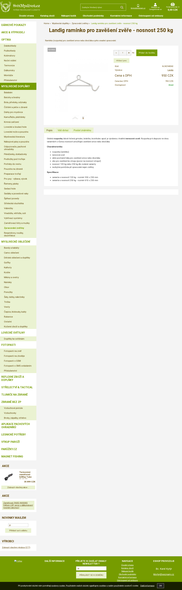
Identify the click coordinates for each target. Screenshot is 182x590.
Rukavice (8, 316)
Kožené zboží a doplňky (15, 326)
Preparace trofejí (12, 174)
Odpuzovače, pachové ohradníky (15, 148)
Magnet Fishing (12, 456)
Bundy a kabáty (11, 247)
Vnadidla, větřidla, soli (15, 213)
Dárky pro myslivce (13, 112)
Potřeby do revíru (12, 164)
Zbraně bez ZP (11, 402)
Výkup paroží (10, 441)
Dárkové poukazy (13, 25)
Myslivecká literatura (14, 136)
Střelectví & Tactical (17, 387)
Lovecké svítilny (13, 332)
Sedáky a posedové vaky (16, 193)
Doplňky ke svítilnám (14, 338)
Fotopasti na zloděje (14, 356)
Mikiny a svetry (11, 277)
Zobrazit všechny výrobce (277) (16, 547)
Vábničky (8, 208)
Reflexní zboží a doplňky (12, 378)
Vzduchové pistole (13, 408)
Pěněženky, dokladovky (15, 154)
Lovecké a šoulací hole (15, 127)
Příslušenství (10, 80)
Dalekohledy (10, 45)
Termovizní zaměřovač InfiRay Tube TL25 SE (25, 475)
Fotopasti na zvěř (13, 351)
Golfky (7, 262)
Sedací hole (10, 188)
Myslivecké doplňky (15, 86)
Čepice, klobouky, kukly (15, 311)
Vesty (7, 307)
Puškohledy (9, 50)
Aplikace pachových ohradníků (15, 425)
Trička (7, 302)
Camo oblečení (11, 252)
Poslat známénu (82, 130)
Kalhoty (8, 267)
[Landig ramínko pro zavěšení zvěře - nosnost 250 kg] (79, 83)
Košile (7, 272)
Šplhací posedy (11, 198)
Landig (170, 70)
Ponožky (8, 292)
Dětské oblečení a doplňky (17, 257)
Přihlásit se (155, 7)
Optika (6, 39)
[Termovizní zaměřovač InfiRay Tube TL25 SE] (8, 477)
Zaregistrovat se (155, 9)
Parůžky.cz (9, 449)
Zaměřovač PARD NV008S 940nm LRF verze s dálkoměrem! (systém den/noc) (18, 505)
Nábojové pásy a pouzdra (16, 141)
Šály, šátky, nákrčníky (14, 297)
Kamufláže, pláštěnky (14, 117)
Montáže (8, 75)
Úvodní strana (26, 15)
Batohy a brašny (12, 97)
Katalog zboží (47, 15)
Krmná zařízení (11, 122)
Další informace (147, 586)
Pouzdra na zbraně (13, 169)
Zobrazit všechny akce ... (18, 487)
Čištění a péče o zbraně (15, 107)
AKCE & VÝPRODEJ (13, 32)
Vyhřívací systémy (13, 218)
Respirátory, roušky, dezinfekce (13, 234)
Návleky (8, 282)
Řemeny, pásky (11, 183)
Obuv (6, 287)
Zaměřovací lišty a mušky (17, 223)
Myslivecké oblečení (15, 241)
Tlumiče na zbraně (14, 394)
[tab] (49, 130)
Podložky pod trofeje (14, 159)
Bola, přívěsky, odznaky (15, 102)
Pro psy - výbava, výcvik (15, 178)
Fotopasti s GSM (12, 361)
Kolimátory (9, 55)
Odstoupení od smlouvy (151, 15)
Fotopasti (8, 344)
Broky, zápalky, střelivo (15, 418)
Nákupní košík (68, 15)
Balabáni (8, 92)
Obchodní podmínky (93, 15)
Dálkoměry (9, 70)
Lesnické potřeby (13, 434)
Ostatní (8, 321)
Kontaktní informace (121, 15)
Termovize (9, 65)
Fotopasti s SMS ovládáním (18, 365)
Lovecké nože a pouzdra (16, 131)
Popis (49, 130)
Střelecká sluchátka (14, 203)
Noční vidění (10, 60)
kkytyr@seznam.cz (138, 8)
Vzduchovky (10, 413)
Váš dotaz (63, 130)
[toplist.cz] (18, 561)
